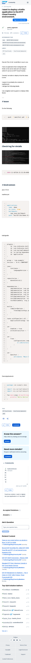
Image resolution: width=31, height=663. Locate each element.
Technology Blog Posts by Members (14, 567)
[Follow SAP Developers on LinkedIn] (20, 640)
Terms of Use (23, 645)
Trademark (8, 654)
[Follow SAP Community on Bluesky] (14, 640)
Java (4, 40)
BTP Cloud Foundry (7, 411)
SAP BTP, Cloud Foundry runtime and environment (14, 42)
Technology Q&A (7, 6)
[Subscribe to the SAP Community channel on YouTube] (17, 640)
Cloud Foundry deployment (19, 411)
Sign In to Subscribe (20, 20)
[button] (21, 33)
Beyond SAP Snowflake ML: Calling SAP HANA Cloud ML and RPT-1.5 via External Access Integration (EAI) (15, 550)
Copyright (7, 649)
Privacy (8, 645)
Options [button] (28, 20)
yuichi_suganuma (12, 27)
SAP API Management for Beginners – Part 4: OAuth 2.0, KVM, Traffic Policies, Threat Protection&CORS (15, 575)
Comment (16, 425)
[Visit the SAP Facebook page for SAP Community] (11, 640)
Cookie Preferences (7, 659)
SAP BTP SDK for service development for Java (13, 45)
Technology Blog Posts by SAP (12, 544)
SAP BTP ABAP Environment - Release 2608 (15, 558)
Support (23, 654)
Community (11, 2)
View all (4, 631)
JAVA (4, 413)
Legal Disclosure (23, 649)
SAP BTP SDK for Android (12, 40)
